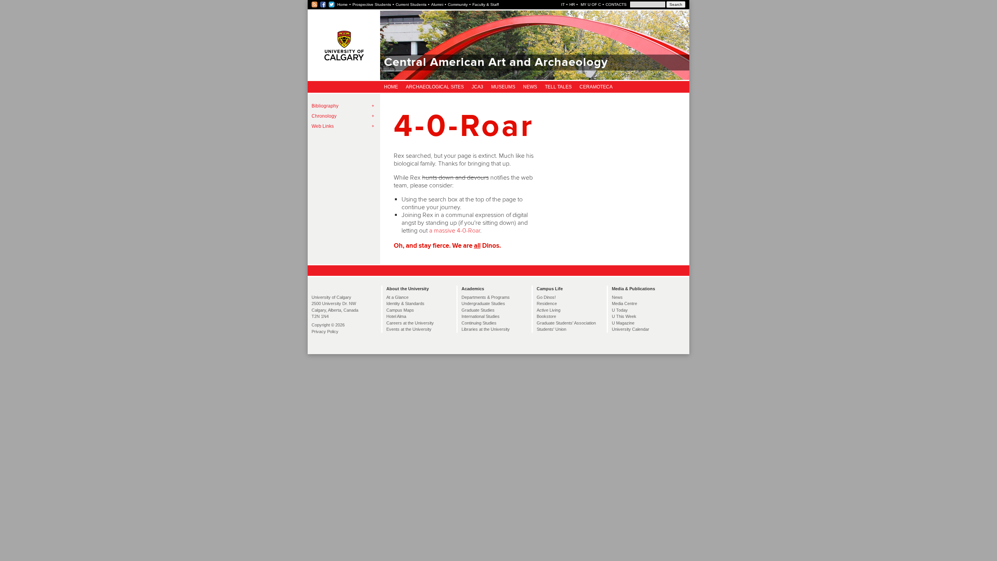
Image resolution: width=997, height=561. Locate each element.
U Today (620, 310)
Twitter (332, 4)
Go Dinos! (546, 297)
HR (572, 4)
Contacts (616, 4)
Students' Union (551, 329)
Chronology (324, 116)
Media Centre (624, 303)
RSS (315, 4)
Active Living (548, 310)
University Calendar (630, 329)
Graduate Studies (478, 310)
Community (458, 4)
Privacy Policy (325, 331)
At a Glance (397, 297)
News (530, 87)
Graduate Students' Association (566, 323)
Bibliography (325, 106)
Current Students (411, 4)
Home (342, 4)
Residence (547, 303)
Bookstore (546, 316)
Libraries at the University (486, 329)
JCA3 (477, 87)
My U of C (590, 4)
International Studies (481, 316)
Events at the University (409, 329)
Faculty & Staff (485, 4)
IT (563, 4)
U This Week (624, 316)
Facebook (323, 4)
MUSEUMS (503, 87)
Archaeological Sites (435, 87)
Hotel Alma (396, 316)
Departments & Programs (486, 297)
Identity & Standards (405, 303)
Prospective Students (371, 4)
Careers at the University (410, 323)
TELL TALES (558, 87)
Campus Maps (400, 310)
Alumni (437, 4)
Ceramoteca (596, 87)
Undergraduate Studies (483, 303)
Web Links (323, 126)
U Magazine (623, 323)
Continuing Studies (479, 323)
